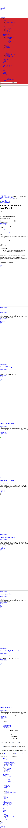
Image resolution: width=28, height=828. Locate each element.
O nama (4, 724)
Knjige (6, 30)
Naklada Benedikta (9, 56)
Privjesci (7, 46)
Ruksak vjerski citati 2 (6, 594)
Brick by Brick (8, 52)
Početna (2, 196)
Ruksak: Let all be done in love (8, 310)
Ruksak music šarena (6, 707)
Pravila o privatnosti (7, 726)
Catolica (7, 53)
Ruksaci (9, 196)
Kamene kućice (11, 44)
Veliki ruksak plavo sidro (7, 480)
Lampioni (7, 47)
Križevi (9, 42)
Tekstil (5, 196)
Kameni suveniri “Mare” (10, 54)
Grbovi (9, 40)
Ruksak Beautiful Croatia (7, 423)
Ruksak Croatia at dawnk (7, 537)
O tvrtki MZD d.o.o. (9, 79)
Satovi (9, 41)
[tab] (4, 229)
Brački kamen (8, 38)
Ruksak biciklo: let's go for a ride (7, 198)
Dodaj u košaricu (4, 222)
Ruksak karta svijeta (4, 202)
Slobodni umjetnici (9, 23)
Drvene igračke (8, 29)
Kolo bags (7, 55)
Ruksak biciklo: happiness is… (8, 367)
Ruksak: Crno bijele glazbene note (9, 651)
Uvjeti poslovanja (6, 727)
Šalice (6, 45)
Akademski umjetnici (10, 22)
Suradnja (7, 78)
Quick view (2, 321)
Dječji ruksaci (8, 28)
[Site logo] (3, 5)
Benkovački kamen (9, 37)
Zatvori (1, 822)
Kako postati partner (7, 725)
